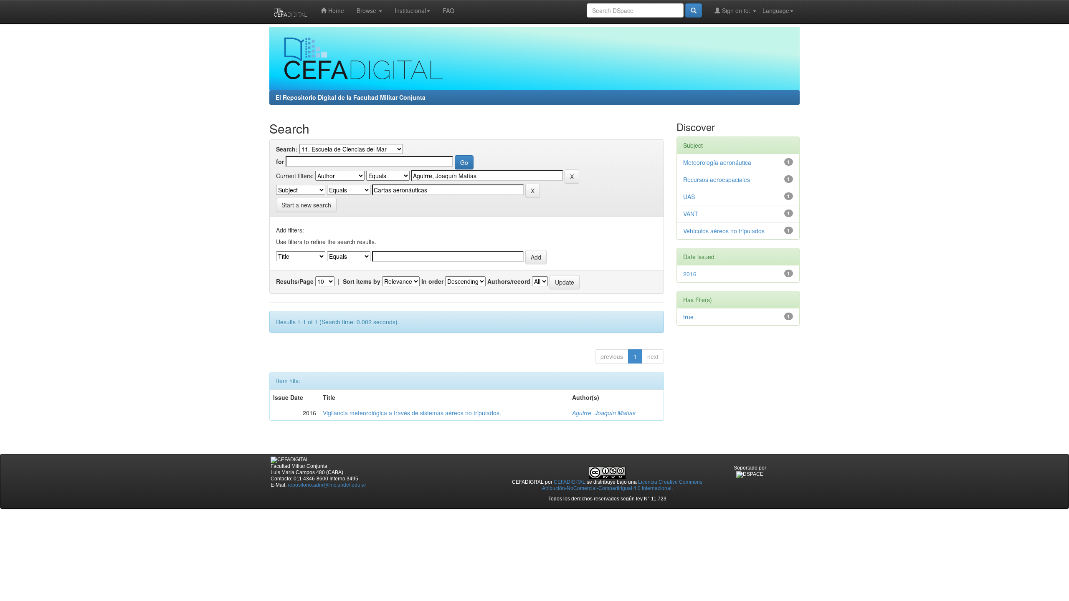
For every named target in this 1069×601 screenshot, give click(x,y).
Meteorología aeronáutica (717, 162)
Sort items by (361, 281)
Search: (287, 149)
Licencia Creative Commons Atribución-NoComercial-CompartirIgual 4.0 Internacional (622, 485)
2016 (690, 274)
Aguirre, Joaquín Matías (604, 413)
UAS (689, 196)
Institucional (410, 10)
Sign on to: (736, 10)
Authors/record (508, 281)
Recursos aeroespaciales (716, 179)
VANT (690, 214)
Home (335, 10)
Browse (367, 10)
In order (432, 281)
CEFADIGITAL (569, 482)
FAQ (448, 10)
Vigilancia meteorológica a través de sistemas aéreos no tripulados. (412, 413)
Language (775, 10)
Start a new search (306, 205)
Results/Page (295, 281)
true (688, 317)
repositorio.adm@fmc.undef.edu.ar (327, 485)
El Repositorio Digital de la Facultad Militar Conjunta (351, 97)
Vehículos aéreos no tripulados (724, 231)
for (280, 161)
